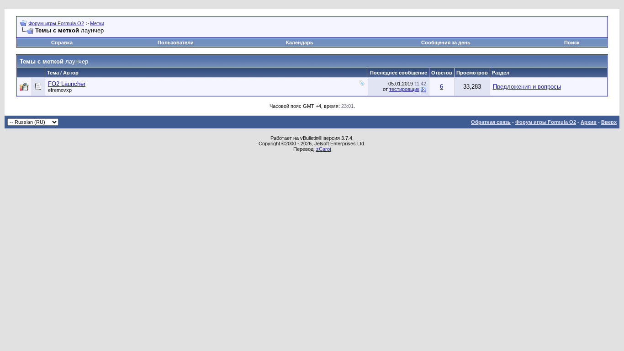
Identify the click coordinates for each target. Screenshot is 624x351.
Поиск (572, 42)
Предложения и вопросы (527, 86)
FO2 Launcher (66, 83)
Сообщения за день (446, 42)
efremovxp (60, 90)
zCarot (323, 149)
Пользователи (176, 42)
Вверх (609, 122)
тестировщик (404, 89)
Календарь (299, 42)
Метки (97, 23)
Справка (62, 42)
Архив (589, 122)
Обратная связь (491, 122)
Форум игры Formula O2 (56, 23)
